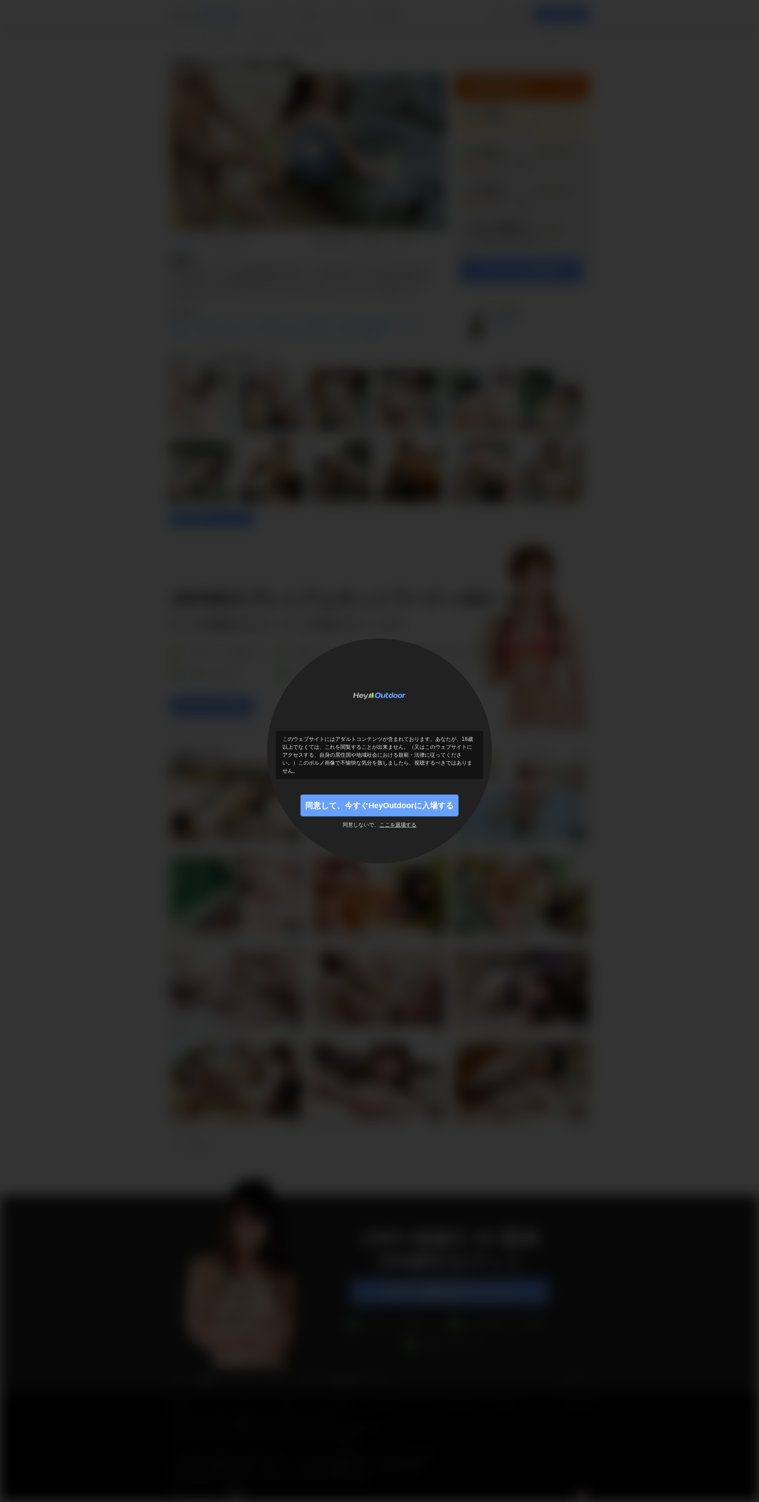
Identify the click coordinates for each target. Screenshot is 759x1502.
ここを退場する (398, 825)
